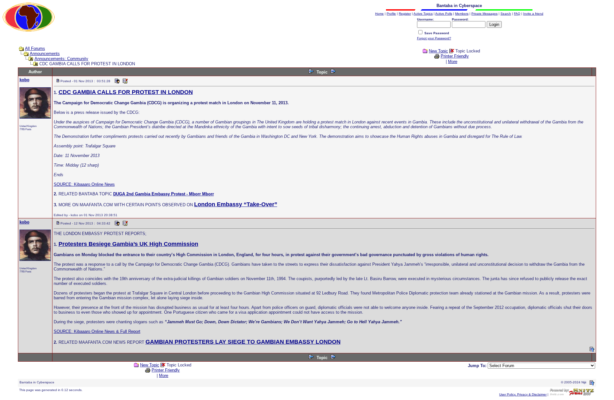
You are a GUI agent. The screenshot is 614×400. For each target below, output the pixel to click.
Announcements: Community (61, 58)
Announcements (45, 53)
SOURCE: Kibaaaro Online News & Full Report (97, 331)
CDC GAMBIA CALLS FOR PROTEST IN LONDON (126, 92)
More (452, 61)
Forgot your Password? (434, 38)
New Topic (438, 51)
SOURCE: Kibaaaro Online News (84, 184)
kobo (24, 79)
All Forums (35, 48)
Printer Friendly (455, 56)
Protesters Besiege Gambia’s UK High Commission (128, 244)
